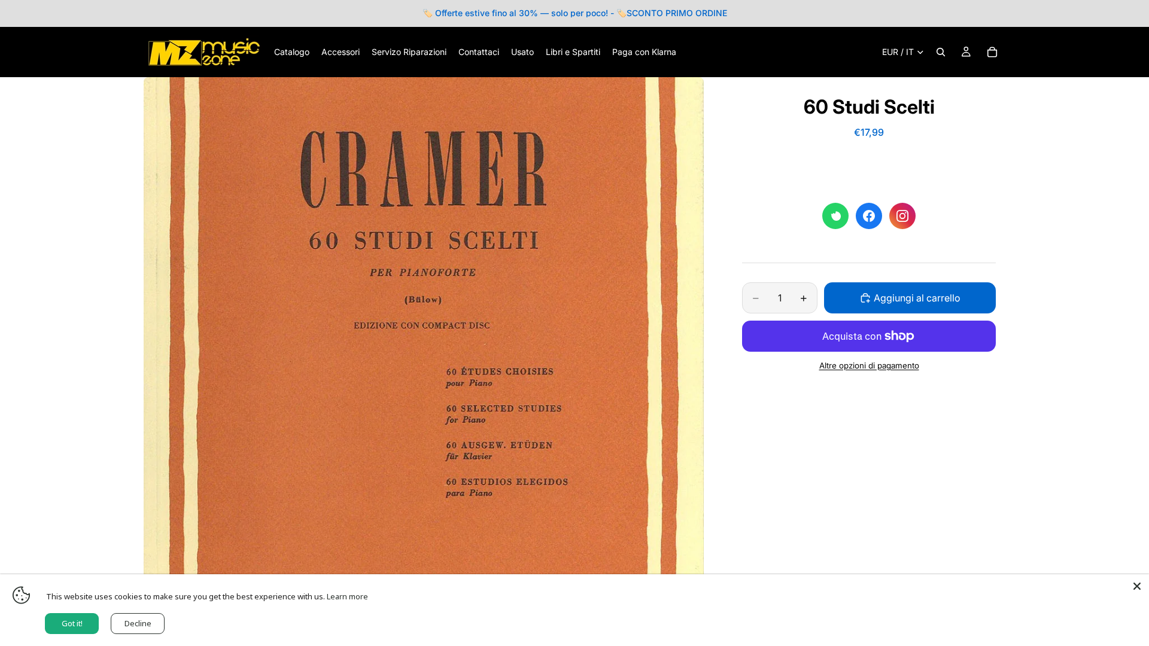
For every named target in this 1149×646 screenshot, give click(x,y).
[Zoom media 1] (424, 357)
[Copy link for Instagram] (902, 216)
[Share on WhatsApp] (835, 216)
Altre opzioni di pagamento (869, 365)
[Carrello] (992, 52)
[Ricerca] (941, 52)
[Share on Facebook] (869, 216)
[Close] (1137, 586)
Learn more (347, 596)
